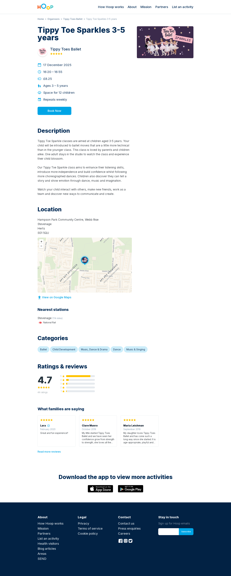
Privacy (83, 523)
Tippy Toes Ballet (72, 19)
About (132, 7)
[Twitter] (130, 540)
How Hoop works (111, 7)
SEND (42, 559)
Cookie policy (88, 533)
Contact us (126, 523)
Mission (145, 7)
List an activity (182, 7)
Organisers (53, 19)
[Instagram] (125, 540)
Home (41, 19)
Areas (42, 554)
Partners (161, 7)
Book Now (54, 110)
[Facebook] (120, 540)
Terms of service (90, 528)
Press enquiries (129, 528)
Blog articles (47, 549)
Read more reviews (49, 451)
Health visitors (48, 543)
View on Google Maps (56, 297)
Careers (124, 533)
